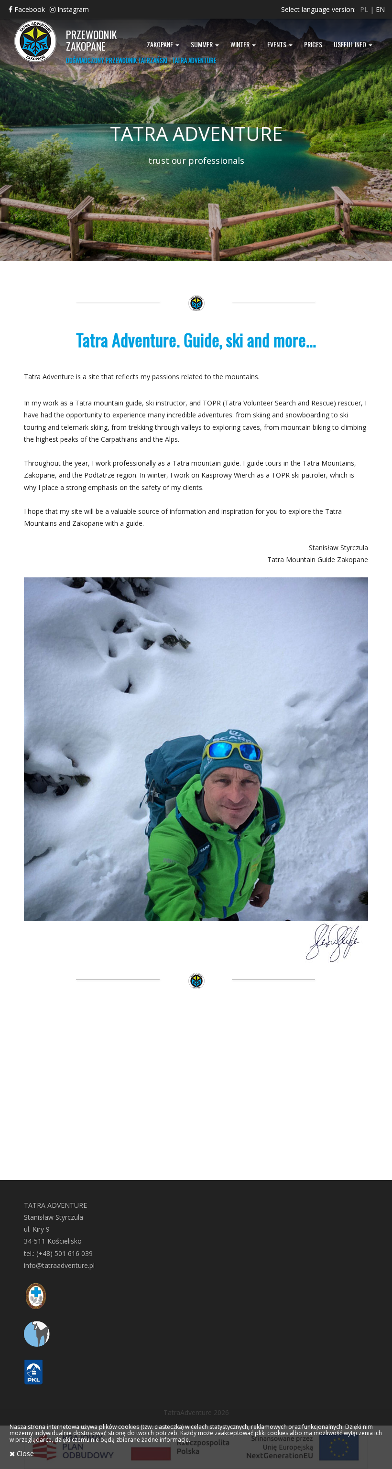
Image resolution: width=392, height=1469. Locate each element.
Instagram (72, 9)
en (380, 9)
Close (24, 1453)
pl (364, 9)
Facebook (28, 9)
